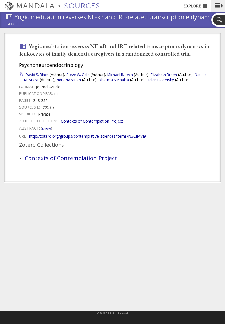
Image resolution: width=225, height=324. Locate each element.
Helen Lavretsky (160, 79)
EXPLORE (192, 6)
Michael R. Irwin (120, 74)
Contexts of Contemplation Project (92, 121)
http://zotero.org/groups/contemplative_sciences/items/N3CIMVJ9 (87, 136)
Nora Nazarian (69, 79)
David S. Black (37, 74)
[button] (218, 6)
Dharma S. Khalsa (114, 79)
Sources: (15, 24)
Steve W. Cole (77, 74)
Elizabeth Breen (164, 74)
